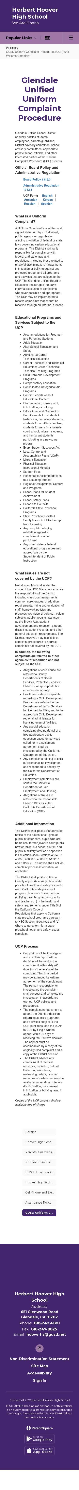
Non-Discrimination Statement (39, 1359)
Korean (48, 199)
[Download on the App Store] (39, 1450)
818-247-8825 (44, 1329)
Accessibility (39, 1373)
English (47, 195)
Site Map (39, 1366)
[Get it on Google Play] (39, 1438)
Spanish (46, 204)
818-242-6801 (47, 1323)
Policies (11, 48)
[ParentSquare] (40, 1428)
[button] (21, 38)
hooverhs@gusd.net (46, 1334)
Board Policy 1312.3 (37, 179)
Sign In (39, 1380)
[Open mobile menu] (71, 38)
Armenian (30, 199)
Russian (29, 204)
